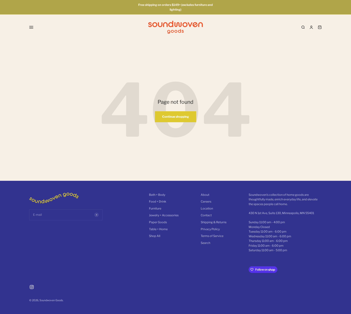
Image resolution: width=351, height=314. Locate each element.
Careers (206, 201)
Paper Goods (158, 222)
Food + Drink (157, 201)
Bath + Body (157, 195)
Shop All (154, 236)
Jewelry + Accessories (164, 215)
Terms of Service (212, 236)
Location (207, 208)
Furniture (155, 208)
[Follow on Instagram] (31, 287)
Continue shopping (175, 116)
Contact (206, 215)
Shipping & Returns (214, 222)
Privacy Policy (210, 229)
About (205, 195)
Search (205, 243)
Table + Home (158, 229)
